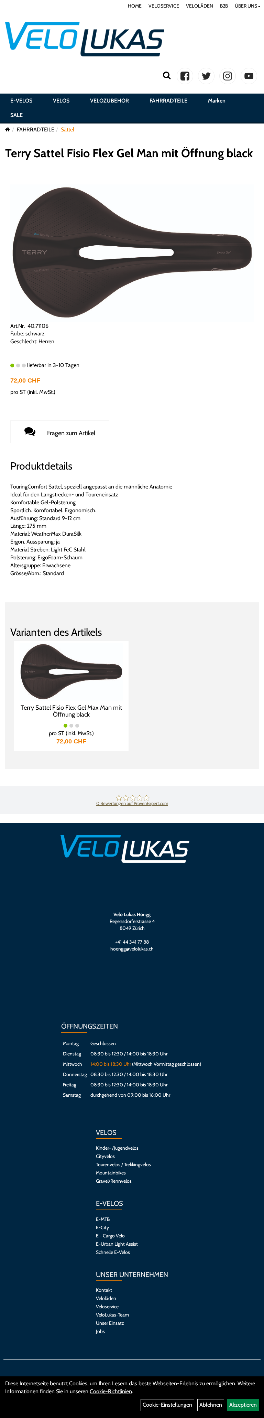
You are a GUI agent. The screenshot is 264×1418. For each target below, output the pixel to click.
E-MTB (103, 1219)
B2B (224, 6)
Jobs (100, 1331)
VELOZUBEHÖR (109, 100)
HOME (135, 6)
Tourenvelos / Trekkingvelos (123, 1164)
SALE (16, 115)
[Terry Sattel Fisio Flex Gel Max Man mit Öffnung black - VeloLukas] (71, 671)
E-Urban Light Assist (117, 1244)
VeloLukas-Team (112, 1315)
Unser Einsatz (110, 1323)
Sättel (67, 129)
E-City (102, 1227)
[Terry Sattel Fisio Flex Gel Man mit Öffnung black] (132, 252)
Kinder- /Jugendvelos (117, 1148)
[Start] (7, 129)
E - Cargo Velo (110, 1236)
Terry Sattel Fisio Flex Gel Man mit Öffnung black (129, 153)
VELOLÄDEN (199, 6)
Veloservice (107, 1306)
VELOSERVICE (163, 6)
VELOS (61, 100)
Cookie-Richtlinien (111, 1391)
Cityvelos (105, 1156)
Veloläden (106, 1298)
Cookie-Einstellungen (167, 1404)
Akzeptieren (243, 1404)
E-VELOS (21, 100)
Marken (217, 100)
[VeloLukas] (84, 39)
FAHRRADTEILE (168, 100)
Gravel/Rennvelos (114, 1181)
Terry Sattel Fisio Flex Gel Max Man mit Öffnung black (71, 711)
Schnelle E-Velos (113, 1252)
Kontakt (104, 1290)
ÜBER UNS (246, 6)
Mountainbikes (111, 1173)
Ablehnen (210, 1404)
